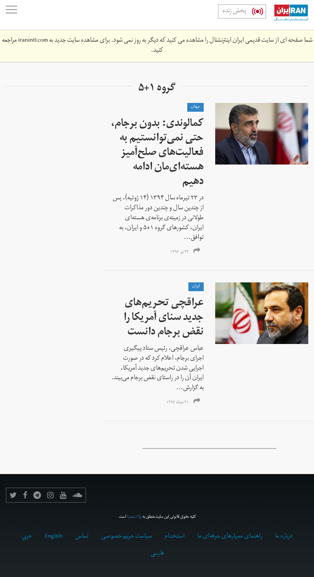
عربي (27, 537)
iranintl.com (33, 41)
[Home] (287, 15)
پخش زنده (234, 11)
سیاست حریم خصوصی (126, 537)
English (53, 537)
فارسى (157, 554)
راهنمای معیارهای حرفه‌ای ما (229, 537)
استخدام (175, 537)
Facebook (25, 495)
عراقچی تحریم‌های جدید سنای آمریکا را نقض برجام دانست (164, 318)
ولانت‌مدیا (134, 517)
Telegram (37, 495)
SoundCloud (77, 495)
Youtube (63, 495)
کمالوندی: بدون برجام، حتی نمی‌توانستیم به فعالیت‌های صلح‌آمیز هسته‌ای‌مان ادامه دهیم (157, 153)
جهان (195, 107)
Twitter (13, 495)
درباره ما (284, 537)
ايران (196, 286)
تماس (81, 537)
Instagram (50, 495)
